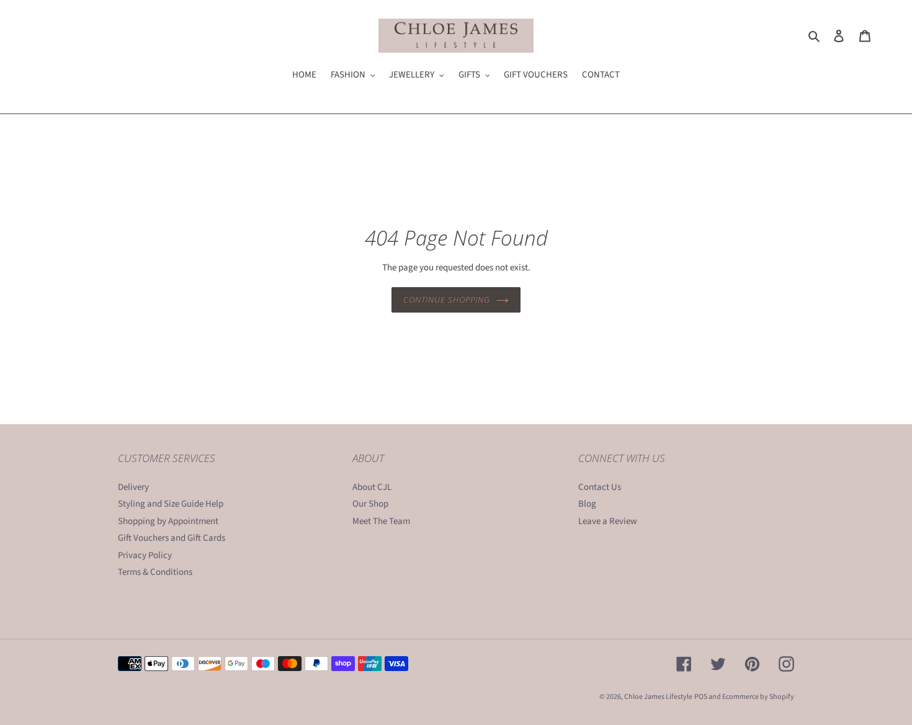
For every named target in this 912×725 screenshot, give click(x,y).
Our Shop (370, 503)
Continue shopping (447, 299)
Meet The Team (381, 521)
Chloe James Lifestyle (658, 697)
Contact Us (599, 487)
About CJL (371, 487)
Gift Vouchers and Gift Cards (171, 538)
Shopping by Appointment (168, 521)
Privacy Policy (145, 555)
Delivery (133, 487)
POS (700, 697)
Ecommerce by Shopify (758, 697)
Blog (587, 503)
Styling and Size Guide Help (170, 503)
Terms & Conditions (155, 572)
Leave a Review (607, 521)
